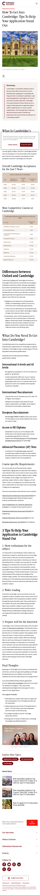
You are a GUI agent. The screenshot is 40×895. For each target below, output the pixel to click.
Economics (21, 438)
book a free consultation (15, 683)
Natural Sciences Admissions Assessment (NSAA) (18, 495)
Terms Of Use (5, 883)
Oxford (12, 280)
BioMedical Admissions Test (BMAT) (14, 522)
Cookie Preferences (16, 883)
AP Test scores (22, 451)
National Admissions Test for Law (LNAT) (15, 518)
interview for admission (16, 628)
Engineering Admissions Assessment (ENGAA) (17, 511)
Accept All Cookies (26, 144)
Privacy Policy (26, 883)
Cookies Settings (12, 144)
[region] (20, 141)
